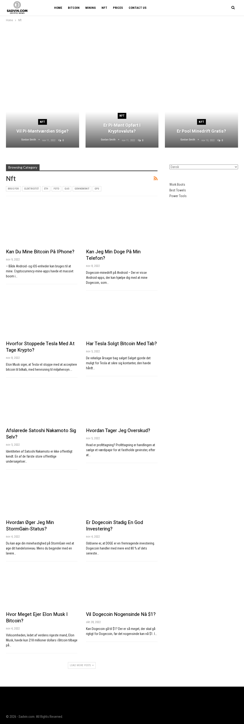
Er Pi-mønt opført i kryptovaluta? (122, 128)
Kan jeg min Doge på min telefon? (113, 255)
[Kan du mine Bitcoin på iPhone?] (41, 224)
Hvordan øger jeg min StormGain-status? (30, 525)
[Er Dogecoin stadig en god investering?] (122, 495)
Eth (46, 188)
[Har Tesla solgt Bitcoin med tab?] (122, 316)
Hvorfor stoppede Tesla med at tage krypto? (40, 347)
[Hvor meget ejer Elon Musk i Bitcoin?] (41, 587)
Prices (118, 8)
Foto (57, 188)
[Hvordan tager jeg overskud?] (122, 403)
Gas (67, 188)
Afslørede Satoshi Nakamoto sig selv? (41, 433)
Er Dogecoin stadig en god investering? (114, 525)
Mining (90, 8)
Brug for (13, 188)
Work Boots (177, 184)
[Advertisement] (122, 58)
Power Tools (178, 196)
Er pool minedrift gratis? (201, 131)
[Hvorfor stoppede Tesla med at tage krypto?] (41, 316)
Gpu (97, 188)
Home (58, 8)
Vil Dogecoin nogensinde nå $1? (121, 614)
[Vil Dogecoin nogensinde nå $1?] (122, 587)
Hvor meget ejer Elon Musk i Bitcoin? (37, 617)
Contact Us (138, 8)
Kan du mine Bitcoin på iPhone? (40, 251)
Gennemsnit (82, 188)
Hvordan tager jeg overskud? (118, 430)
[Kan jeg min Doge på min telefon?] (122, 224)
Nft (104, 8)
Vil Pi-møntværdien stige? (42, 131)
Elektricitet (31, 188)
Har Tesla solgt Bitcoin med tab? (121, 343)
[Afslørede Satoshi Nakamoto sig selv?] (41, 403)
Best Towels (177, 190)
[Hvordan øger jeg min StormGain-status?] (41, 495)
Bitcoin (74, 8)
